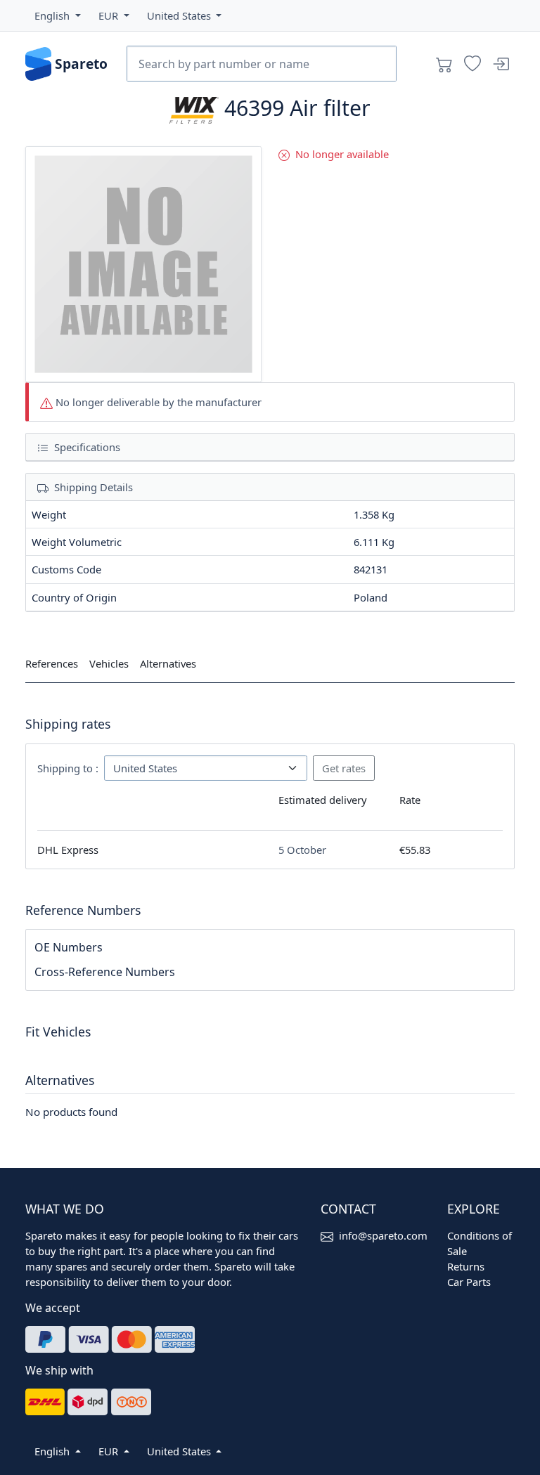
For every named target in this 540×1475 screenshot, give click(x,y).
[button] (57, 15)
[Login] (501, 64)
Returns (465, 1266)
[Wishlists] (472, 64)
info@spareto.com (383, 1235)
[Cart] (444, 64)
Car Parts (469, 1282)
